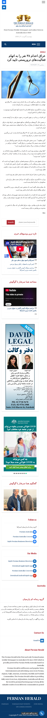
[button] (6, 444)
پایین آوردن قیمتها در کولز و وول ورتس (22, 264)
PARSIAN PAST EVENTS (21, 704)
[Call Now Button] (42, 713)
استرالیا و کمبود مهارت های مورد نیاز (22, 260)
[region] (20, 367)
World (42, 52)
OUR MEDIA (38, 704)
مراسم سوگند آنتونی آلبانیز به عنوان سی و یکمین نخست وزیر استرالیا (22, 269)
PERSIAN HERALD (24, 698)
